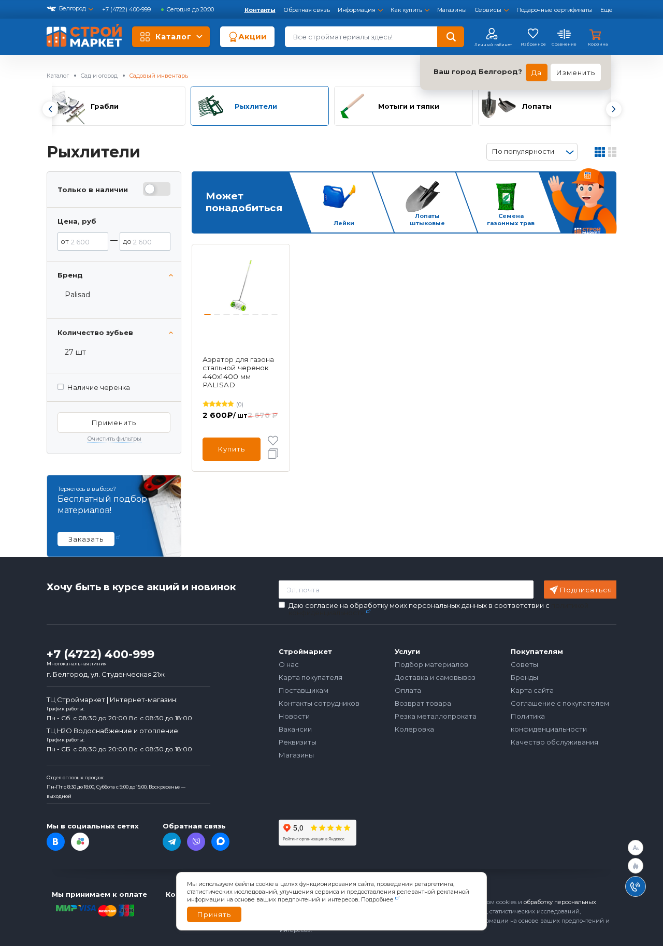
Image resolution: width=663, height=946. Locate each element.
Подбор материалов (431, 664)
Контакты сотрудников (319, 703)
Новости (294, 716)
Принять (214, 914)
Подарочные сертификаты (554, 9)
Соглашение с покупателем (560, 703)
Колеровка (414, 729)
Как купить (406, 9)
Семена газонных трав (511, 219)
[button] (49, 109)
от (65, 241)
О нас (289, 664)
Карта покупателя (310, 677)
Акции (252, 36)
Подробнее (377, 899)
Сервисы (487, 9)
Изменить (575, 72)
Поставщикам (303, 690)
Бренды (524, 677)
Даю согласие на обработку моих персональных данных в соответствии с (438, 609)
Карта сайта (532, 690)
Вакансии (295, 729)
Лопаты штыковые (427, 219)
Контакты (260, 9)
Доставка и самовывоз (435, 677)
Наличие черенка (98, 387)
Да (536, 72)
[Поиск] (450, 36)
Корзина (598, 44)
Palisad (77, 294)
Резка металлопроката (436, 716)
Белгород (72, 8)
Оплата (408, 690)
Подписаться (586, 590)
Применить (114, 422)
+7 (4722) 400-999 (127, 9)
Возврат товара (423, 703)
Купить (231, 449)
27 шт (75, 352)
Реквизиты (297, 742)
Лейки (344, 223)
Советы (524, 664)
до (127, 241)
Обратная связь (306, 9)
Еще (606, 9)
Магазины (452, 9)
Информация (357, 9)
